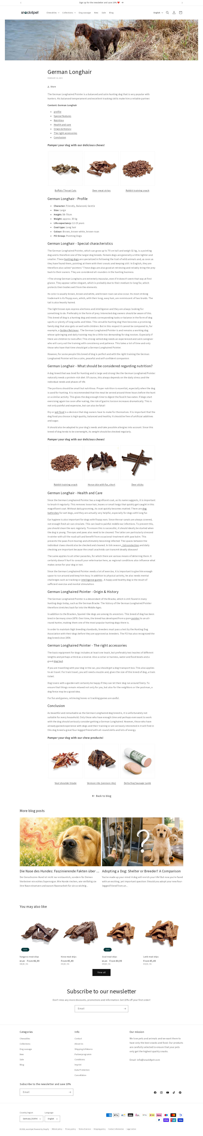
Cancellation (80, 1075)
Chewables (25, 1038)
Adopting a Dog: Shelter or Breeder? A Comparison (141, 871)
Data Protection (82, 1070)
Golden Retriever (69, 330)
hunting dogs (71, 259)
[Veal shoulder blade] (65, 778)
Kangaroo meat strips (29, 957)
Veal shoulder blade (65, 783)
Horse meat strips (68, 957)
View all (101, 972)
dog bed (58, 661)
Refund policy (57, 1129)
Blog (22, 1064)
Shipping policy (100, 1129)
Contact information (116, 1129)
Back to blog (103, 796)
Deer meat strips (101, 190)
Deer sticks (138, 484)
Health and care (62, 124)
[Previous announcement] (21, 3)
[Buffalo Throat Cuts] (65, 185)
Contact (78, 1038)
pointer (135, 618)
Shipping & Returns (83, 1049)
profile (57, 111)
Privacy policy (70, 1129)
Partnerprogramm (83, 1054)
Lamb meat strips (151, 957)
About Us (79, 1043)
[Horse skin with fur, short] (101, 479)
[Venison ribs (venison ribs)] (101, 778)
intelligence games (91, 579)
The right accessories (65, 133)
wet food (59, 412)
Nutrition (59, 120)
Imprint (78, 1064)
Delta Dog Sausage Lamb (137, 783)
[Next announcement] (182, 3)
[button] (53, 12)
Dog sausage (26, 1049)
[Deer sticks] (137, 479)
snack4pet (30, 1129)
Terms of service (85, 1129)
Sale (22, 1059)
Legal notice (131, 1129)
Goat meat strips (109, 957)
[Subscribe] (125, 1008)
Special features (62, 116)
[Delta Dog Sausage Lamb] (137, 778)
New (22, 1054)
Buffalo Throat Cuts (65, 190)
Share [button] (53, 86)
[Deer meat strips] (101, 185)
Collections (25, 1043)
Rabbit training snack (137, 190)
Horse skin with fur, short (101, 484)
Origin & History (62, 129)
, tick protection (130, 545)
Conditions (80, 1059)
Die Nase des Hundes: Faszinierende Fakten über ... (59, 871)
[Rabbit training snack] (137, 185)
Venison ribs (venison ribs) (101, 783)
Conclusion (60, 137)
